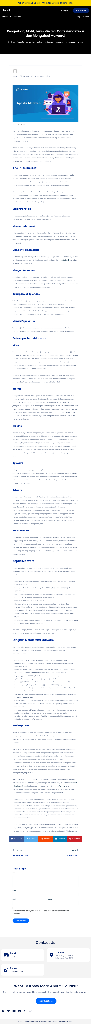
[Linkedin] (19, 1011)
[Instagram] (24, 1011)
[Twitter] (8, 1011)
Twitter (32, 839)
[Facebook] (3, 1011)
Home (13, 42)
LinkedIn (61, 839)
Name (15, 890)
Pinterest (76, 839)
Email (15, 899)
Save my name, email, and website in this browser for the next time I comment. (41, 912)
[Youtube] (14, 1011)
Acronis (62, 786)
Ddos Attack (72, 855)
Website (21, 42)
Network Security (20, 855)
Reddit (46, 839)
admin (15, 76)
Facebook (18, 839)
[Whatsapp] (30, 1011)
